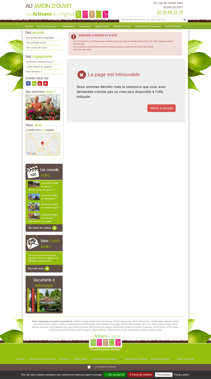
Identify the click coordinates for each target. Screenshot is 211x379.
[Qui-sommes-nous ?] (43, 107)
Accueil (29, 26)
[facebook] (28, 83)
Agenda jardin (102, 26)
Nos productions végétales (40, 37)
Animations (85, 26)
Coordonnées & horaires (104, 359)
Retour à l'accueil (161, 108)
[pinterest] (45, 83)
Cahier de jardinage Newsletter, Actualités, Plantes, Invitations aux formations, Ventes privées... (43, 258)
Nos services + (34, 71)
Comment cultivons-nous (42, 359)
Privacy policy (181, 374)
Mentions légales (160, 359)
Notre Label (81, 359)
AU (49, 6)
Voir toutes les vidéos (40, 228)
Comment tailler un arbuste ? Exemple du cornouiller (43, 218)
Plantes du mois (122, 26)
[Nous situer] (43, 144)
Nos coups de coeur (36, 47)
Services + (65, 359)
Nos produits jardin (36, 42)
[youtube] (40, 83)
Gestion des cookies (136, 359)
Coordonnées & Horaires (148, 26)
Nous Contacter (173, 26)
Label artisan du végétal (38, 66)
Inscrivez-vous (36, 268)
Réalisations (68, 26)
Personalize (164, 374)
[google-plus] (34, 83)
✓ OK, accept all (114, 374)
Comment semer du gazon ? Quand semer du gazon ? (43, 186)
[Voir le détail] (34, 184)
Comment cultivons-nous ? (40, 61)
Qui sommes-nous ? (47, 26)
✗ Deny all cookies (140, 374)
